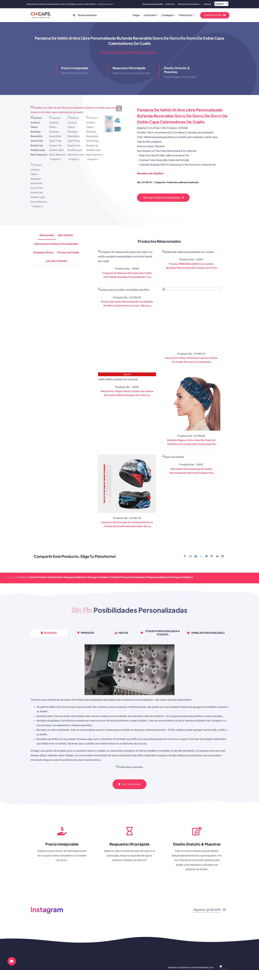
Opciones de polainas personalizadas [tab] (56, 243)
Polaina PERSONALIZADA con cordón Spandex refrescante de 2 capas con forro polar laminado (191, 267)
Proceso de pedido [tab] (68, 252)
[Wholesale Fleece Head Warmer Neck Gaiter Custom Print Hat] (127, 484)
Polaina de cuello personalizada (182, 182)
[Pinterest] (211, 556)
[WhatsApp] (201, 556)
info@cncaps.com (105, 4)
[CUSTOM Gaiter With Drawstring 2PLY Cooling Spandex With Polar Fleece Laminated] (188, 252)
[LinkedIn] (195, 556)
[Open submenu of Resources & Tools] (201, 4)
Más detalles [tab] (65, 235)
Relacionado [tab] (47, 235)
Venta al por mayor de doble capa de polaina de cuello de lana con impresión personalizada (191, 361)
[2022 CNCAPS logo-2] (41, 11)
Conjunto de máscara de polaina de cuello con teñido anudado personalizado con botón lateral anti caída (127, 276)
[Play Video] (129, 669)
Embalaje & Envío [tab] (43, 252)
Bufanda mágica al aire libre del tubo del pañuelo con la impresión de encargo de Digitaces (191, 444)
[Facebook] (185, 556)
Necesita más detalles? (150, 173)
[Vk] (217, 556)
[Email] (222, 556)
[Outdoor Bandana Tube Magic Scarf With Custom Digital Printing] (191, 401)
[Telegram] (206, 556)
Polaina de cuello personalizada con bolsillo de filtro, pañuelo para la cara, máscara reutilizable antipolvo (127, 305)
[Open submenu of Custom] (158, 15)
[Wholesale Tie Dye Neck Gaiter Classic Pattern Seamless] (127, 377)
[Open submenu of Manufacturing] (193, 15)
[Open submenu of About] (176, 4)
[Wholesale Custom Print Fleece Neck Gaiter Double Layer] (191, 318)
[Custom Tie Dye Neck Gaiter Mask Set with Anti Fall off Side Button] (127, 257)
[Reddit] (190, 556)
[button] (119, 108)
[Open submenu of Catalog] (175, 15)
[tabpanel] (129, 708)
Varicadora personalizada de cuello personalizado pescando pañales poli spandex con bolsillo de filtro (191, 472)
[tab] (56, 261)
